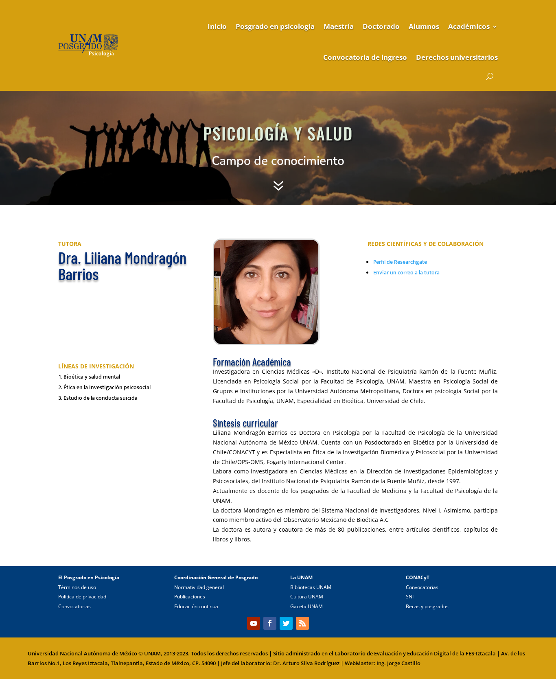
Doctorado (381, 26)
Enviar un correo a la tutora (406, 272)
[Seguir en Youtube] (253, 623)
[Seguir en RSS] (302, 623)
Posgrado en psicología (275, 26)
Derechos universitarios (457, 57)
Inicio (217, 26)
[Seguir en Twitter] (286, 623)
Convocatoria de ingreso (365, 57)
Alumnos (424, 26)
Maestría (339, 26)
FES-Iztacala (481, 653)
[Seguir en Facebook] (269, 623)
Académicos (469, 26)
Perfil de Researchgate (400, 262)
